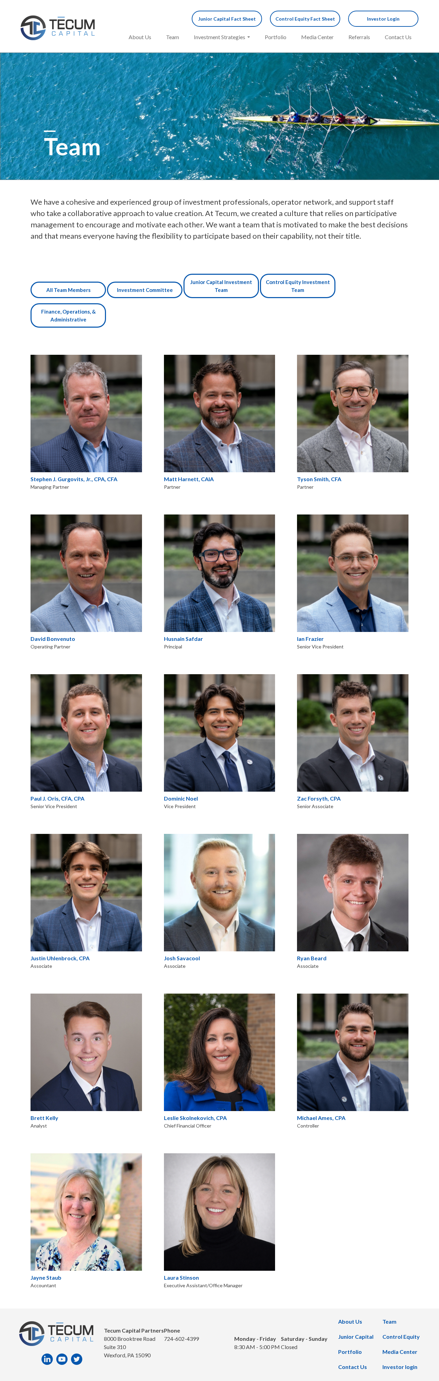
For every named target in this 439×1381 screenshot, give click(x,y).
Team (172, 37)
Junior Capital (355, 1336)
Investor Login (383, 19)
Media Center (317, 37)
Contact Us (398, 37)
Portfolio (275, 37)
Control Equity (401, 1336)
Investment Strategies (219, 37)
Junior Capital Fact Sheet (227, 19)
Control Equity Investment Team (298, 286)
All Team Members (68, 290)
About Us (140, 37)
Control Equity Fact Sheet (305, 19)
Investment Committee (145, 290)
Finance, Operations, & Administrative (68, 315)
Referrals (359, 37)
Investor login (399, 1366)
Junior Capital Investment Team (221, 286)
